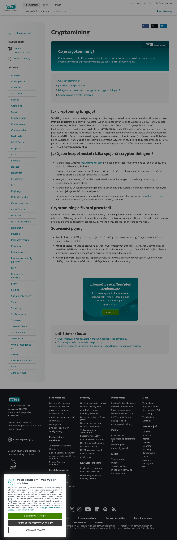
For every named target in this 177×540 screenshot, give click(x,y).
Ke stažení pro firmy (90, 463)
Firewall (146, 442)
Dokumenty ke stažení (90, 475)
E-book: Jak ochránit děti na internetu (62, 457)
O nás (131, 3)
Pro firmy (85, 398)
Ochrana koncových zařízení (93, 403)
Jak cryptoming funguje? (71, 85)
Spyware (146, 460)
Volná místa (148, 417)
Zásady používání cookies (49, 507)
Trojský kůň (147, 463)
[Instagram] (79, 510)
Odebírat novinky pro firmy (21, 454)
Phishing (146, 449)
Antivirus (146, 435)
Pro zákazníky (165, 11)
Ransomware (148, 452)
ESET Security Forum (121, 417)
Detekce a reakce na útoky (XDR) (92, 418)
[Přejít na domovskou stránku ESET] (11, 8)
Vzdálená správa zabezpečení (88, 431)
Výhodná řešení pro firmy (92, 439)
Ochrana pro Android (59, 406)
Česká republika (166, 3)
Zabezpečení (31, 11)
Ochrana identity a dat (90, 406)
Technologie (148, 403)
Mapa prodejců (118, 420)
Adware (146, 431)
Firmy (45, 4)
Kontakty (146, 420)
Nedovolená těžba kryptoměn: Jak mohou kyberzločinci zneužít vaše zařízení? (99, 345)
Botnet (145, 438)
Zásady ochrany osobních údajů (21, 510)
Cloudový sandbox (89, 413)
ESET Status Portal (88, 446)
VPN (144, 467)
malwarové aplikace (92, 162)
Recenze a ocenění (151, 410)
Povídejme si (55, 424)
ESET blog (147, 413)
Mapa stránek (79, 522)
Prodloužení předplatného (123, 403)
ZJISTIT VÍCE (110, 312)
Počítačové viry (22, 58)
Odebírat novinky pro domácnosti (24, 450)
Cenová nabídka (87, 453)
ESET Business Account (91, 450)
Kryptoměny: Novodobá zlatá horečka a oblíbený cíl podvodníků (92, 338)
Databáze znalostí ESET (122, 413)
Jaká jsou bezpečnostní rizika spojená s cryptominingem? (89, 90)
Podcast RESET (118, 473)
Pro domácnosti (57, 398)
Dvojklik (115, 462)
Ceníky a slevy (56, 431)
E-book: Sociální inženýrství (62, 452)
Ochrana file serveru (90, 426)
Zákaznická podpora (121, 410)
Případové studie (150, 406)
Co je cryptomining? (69, 80)
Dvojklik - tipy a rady (59, 427)
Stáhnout (45, 11)
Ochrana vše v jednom (60, 403)
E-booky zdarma (88, 478)
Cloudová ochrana (88, 410)
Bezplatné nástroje (59, 470)
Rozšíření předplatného (122, 406)
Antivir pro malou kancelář (62, 417)
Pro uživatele (118, 398)
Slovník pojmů (23, 33)
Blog (139, 3)
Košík (149, 3)
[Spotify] (105, 510)
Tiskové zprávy (118, 459)
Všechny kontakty (16, 428)
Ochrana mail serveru (90, 422)
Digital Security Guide (121, 469)
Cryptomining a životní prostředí (75, 94)
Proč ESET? (59, 11)
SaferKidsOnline (119, 466)
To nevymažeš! (56, 420)
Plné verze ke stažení (90, 471)
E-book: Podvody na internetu (58, 463)
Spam (145, 456)
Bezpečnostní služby (90, 435)
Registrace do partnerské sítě (123, 439)
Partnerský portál (119, 448)
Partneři (57, 4)
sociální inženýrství (153, 196)
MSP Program (118, 444)
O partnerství (117, 435)
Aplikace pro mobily (58, 410)
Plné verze (54, 449)
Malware (146, 445)
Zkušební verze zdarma (60, 445)
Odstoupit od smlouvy (122, 424)
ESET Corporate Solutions (92, 442)
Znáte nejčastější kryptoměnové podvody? (80, 342)
